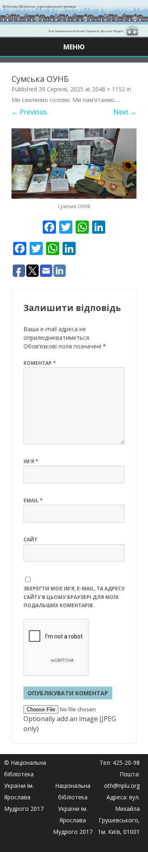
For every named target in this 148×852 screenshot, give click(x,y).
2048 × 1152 (108, 89)
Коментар (39, 363)
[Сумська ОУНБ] (74, 163)
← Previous (29, 111)
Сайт (30, 539)
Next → (124, 111)
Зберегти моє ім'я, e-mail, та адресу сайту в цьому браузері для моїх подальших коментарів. (74, 597)
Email (33, 500)
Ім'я (30, 461)
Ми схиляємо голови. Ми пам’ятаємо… (65, 100)
